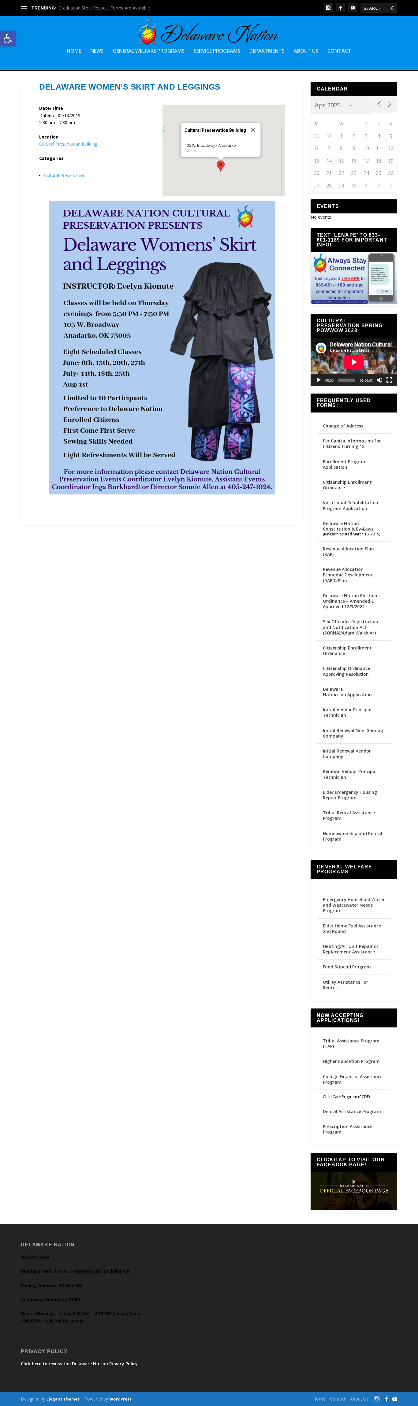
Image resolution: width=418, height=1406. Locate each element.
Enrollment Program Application (345, 464)
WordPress (120, 1399)
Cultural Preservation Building (68, 144)
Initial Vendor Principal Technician (347, 712)
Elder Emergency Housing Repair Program (350, 795)
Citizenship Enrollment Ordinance (347, 484)
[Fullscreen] (389, 380)
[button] (8, 38)
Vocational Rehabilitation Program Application (350, 505)
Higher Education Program (351, 1061)
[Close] (253, 130)
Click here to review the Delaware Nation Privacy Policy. (80, 1364)
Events (190, 151)
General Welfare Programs (149, 51)
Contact (339, 51)
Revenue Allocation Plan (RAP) (348, 551)
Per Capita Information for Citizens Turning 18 (352, 443)
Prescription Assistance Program (347, 1129)
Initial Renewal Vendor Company (347, 753)
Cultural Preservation (64, 175)
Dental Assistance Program (352, 1111)
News (97, 51)
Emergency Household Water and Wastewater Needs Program (354, 905)
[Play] (318, 380)
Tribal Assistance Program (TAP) (351, 1043)
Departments (267, 51)
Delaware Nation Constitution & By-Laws (348, 526)
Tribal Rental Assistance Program (349, 815)
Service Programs (217, 51)
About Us (306, 51)
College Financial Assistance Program (353, 1079)
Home (74, 51)
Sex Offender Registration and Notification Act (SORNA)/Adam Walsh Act (350, 627)
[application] (354, 362)
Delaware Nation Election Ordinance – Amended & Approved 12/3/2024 (350, 601)
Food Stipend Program (347, 967)
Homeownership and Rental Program (352, 836)
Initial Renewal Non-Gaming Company (353, 733)
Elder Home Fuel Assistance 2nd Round (352, 928)
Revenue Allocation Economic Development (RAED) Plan (348, 574)
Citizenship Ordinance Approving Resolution (346, 671)
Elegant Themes (63, 1399)
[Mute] (379, 380)
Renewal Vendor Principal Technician (350, 774)
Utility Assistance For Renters (345, 984)
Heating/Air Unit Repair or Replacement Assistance (351, 949)
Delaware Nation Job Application (347, 691)
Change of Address (343, 426)
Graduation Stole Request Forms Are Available (104, 8)
